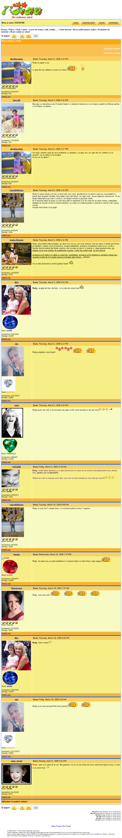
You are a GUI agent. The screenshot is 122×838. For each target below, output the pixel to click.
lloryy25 (16, 100)
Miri (16, 282)
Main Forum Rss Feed (61, 826)
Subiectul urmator (112, 53)
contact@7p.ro (46, 836)
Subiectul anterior (112, 49)
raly (16, 344)
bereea (17, 554)
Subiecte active (88, 22)
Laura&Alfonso (16, 190)
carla (16, 405)
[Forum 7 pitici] (22, 18)
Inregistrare (113, 22)
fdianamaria (16, 588)
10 (29, 36)
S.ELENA (16, 467)
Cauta (75, 22)
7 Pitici (19, 831)
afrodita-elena (16, 59)
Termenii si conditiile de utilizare (96, 834)
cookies (28, 834)
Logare (102, 22)
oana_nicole (16, 761)
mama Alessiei (16, 240)
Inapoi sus (6, 96)
